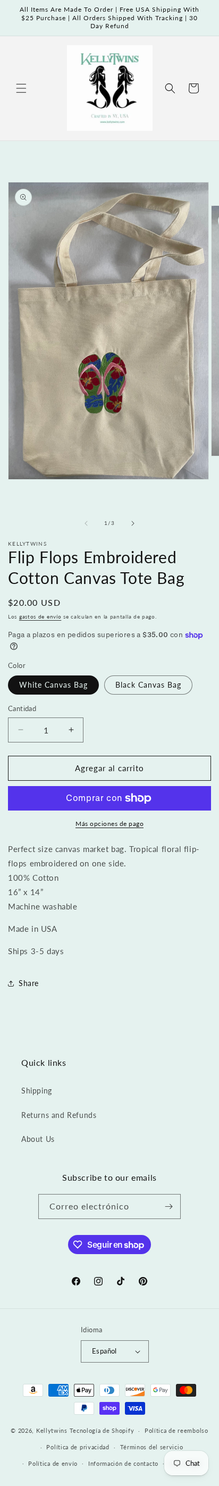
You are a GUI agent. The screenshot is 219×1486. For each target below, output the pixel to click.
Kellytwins (52, 1430)
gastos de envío (40, 616)
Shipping (36, 1090)
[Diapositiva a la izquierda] (86, 523)
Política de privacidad (77, 1446)
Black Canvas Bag (148, 684)
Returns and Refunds (58, 1115)
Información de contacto (123, 1463)
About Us (38, 1138)
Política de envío (53, 1463)
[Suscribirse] (168, 1206)
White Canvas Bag (53, 684)
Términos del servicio (151, 1446)
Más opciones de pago (109, 824)
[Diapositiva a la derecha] (133, 523)
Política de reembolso (176, 1430)
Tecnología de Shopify (102, 1430)
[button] (21, 88)
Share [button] (29, 983)
